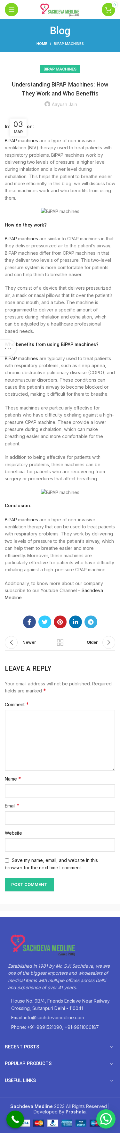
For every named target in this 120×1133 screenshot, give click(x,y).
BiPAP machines (21, 140)
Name (13, 778)
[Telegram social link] (90, 622)
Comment (17, 704)
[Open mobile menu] (11, 9)
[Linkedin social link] (75, 622)
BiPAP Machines (69, 43)
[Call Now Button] (15, 1119)
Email (12, 805)
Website (13, 833)
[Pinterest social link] (60, 622)
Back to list (60, 642)
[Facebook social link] (29, 622)
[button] (106, 1119)
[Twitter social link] (44, 622)
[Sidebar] (8, 348)
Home (41, 43)
